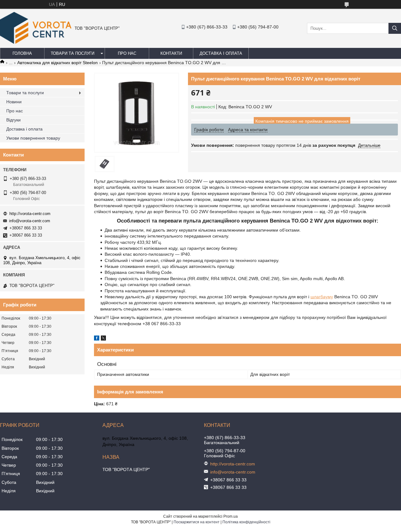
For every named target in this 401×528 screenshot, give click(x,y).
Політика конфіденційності (246, 522)
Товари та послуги (72, 53)
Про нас (127, 53)
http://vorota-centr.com (29, 213)
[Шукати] (394, 28)
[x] (103, 338)
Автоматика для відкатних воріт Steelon (57, 62)
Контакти (171, 53)
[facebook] (96, 338)
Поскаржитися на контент (197, 522)
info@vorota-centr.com (29, 220)
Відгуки (13, 119)
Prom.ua (230, 516)
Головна (22, 53)
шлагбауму (321, 296)
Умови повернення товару (33, 138)
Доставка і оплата (221, 53)
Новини (14, 101)
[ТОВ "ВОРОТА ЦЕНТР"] (35, 42)
